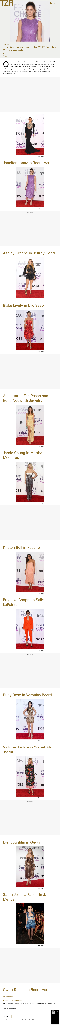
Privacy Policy (31, 1019)
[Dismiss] (57, 1011)
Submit (6, 1016)
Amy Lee (6, 55)
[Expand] (53, 1011)
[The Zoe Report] (6, 3)
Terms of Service (25, 1019)
